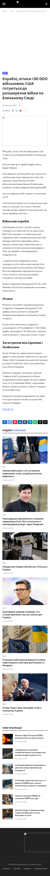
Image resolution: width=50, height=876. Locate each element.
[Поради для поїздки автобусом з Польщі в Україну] (25, 546)
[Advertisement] (25, 41)
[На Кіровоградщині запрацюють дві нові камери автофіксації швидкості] (7, 769)
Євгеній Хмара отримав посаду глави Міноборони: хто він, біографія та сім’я (29, 813)
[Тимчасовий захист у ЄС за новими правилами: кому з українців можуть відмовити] (25, 450)
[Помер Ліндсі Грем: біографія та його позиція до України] (25, 687)
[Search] (46, 4)
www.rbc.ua (7, 409)
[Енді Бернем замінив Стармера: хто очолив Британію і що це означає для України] (25, 591)
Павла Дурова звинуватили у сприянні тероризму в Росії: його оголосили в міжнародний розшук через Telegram (23, 522)
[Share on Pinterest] (20, 111)
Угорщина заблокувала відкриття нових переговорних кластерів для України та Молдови (24, 663)
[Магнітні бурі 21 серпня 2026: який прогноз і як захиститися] (7, 739)
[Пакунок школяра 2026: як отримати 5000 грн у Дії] (7, 799)
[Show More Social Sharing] (25, 111)
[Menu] (4, 4)
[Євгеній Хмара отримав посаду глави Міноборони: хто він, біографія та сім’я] (7, 814)
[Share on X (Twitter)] (16, 111)
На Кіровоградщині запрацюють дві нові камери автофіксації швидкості (30, 768)
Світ (5, 73)
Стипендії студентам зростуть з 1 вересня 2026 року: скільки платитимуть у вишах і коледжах (30, 783)
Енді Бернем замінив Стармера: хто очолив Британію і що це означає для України (22, 615)
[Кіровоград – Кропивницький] (25, 4)
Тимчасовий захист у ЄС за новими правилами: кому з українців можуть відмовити (22, 474)
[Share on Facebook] (13, 111)
